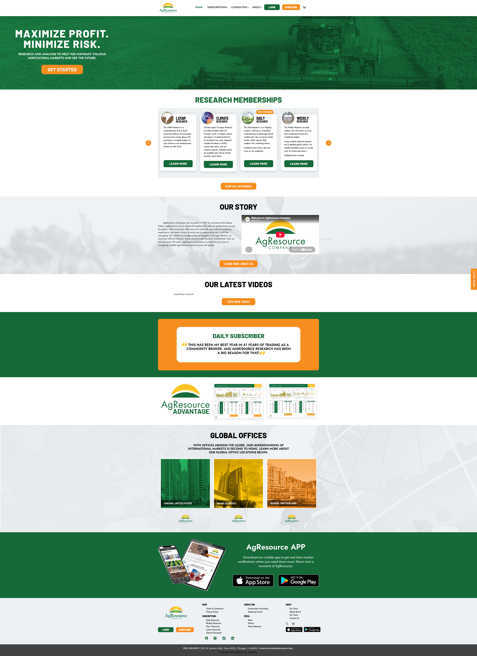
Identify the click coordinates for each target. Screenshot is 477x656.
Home (204, 604)
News (250, 620)
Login (272, 7)
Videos (251, 623)
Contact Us (294, 618)
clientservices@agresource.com (276, 648)
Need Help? (474, 278)
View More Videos (238, 301)
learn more (178, 163)
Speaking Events (255, 611)
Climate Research (214, 632)
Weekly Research (213, 623)
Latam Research (213, 629)
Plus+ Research (213, 626)
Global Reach (295, 611)
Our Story (294, 608)
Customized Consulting (258, 608)
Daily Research (212, 620)
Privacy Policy (212, 611)
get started (62, 69)
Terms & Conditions (214, 608)
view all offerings (238, 186)
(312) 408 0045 (191, 648)
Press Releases (254, 626)
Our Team (294, 614)
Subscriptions (209, 616)
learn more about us (238, 264)
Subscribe (291, 7)
